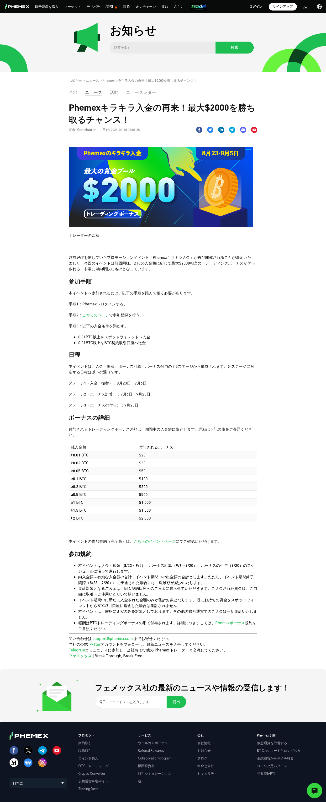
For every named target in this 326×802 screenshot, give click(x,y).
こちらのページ (95, 314)
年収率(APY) (266, 773)
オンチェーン (146, 6)
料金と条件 (205, 766)
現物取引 (85, 750)
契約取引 (85, 743)
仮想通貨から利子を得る (275, 758)
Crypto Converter (91, 773)
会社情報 (204, 743)
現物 (126, 6)
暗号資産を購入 (46, 6)
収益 (165, 6)
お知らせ (75, 80)
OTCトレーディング (93, 766)
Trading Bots (88, 788)
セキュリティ (207, 773)
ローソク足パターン (272, 766)
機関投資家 (146, 766)
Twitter (94, 644)
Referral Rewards (151, 750)
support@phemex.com (113, 638)
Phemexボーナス (230, 622)
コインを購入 (88, 758)
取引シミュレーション (154, 773)
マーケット (72, 6)
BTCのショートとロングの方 (278, 750)
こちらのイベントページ (155, 541)
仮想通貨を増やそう (93, 781)
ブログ (202, 758)
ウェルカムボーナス (153, 743)
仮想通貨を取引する (272, 743)
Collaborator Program (154, 758)
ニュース (92, 80)
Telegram (77, 649)
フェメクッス (80, 655)
